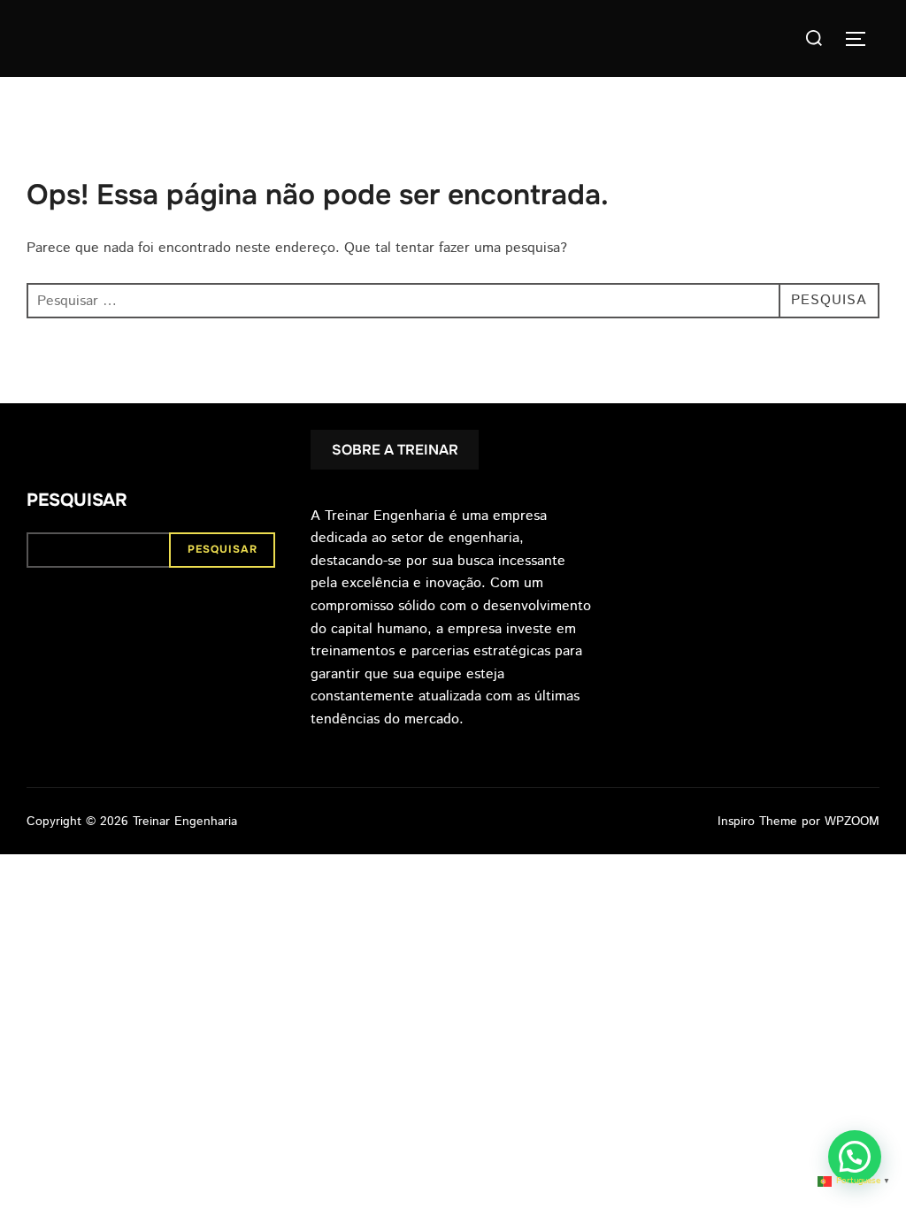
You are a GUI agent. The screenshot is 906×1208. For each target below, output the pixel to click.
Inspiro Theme (757, 821)
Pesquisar (77, 500)
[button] (854, 1156)
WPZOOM (852, 821)
